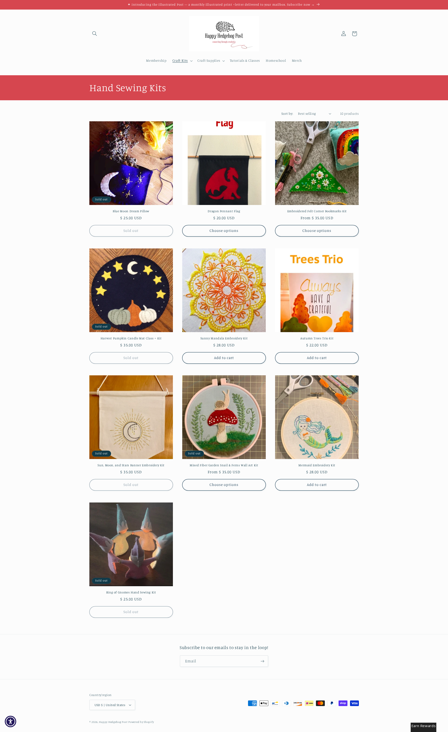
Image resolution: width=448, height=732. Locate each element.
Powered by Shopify (141, 722)
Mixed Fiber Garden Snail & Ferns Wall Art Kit (224, 465)
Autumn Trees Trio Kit (316, 338)
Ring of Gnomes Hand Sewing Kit (131, 592)
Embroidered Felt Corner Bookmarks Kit (317, 211)
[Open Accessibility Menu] (10, 721)
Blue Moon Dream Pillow (131, 211)
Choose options (224, 230)
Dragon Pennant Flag (224, 211)
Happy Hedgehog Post (113, 722)
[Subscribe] (262, 661)
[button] (94, 33)
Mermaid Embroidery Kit (316, 465)
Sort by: (287, 113)
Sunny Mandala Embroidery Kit (224, 338)
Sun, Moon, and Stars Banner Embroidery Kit (131, 465)
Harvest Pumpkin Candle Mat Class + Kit (131, 338)
